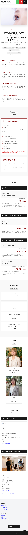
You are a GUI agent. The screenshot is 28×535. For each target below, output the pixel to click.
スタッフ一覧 (4, 507)
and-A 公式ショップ (14, 526)
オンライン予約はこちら (8, 493)
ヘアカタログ (4, 509)
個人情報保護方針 (5, 519)
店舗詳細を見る (6, 443)
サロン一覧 (3, 505)
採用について (4, 517)
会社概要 (3, 515)
